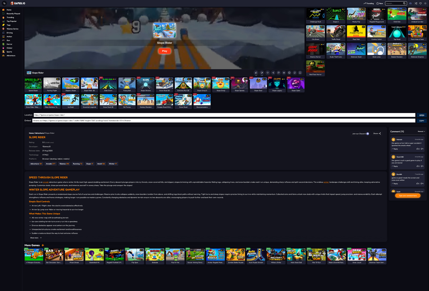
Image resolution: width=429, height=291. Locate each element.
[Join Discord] (410, 3)
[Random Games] (416, 3)
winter (326, 182)
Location (28, 115)
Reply (396, 149)
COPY (421, 121)
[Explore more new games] (43, 245)
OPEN (421, 115)
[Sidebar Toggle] (4, 3)
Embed (28, 120)
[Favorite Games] (420, 3)
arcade (46, 182)
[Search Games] (404, 3)
